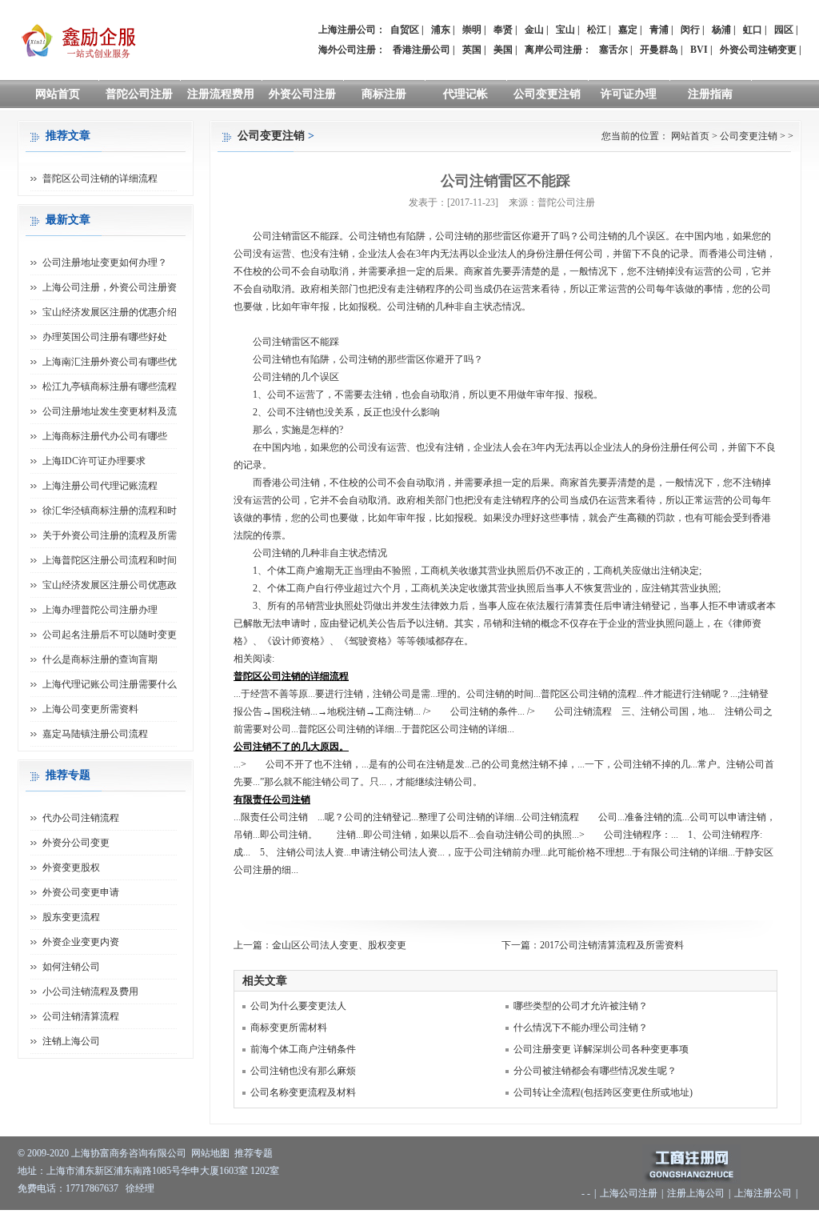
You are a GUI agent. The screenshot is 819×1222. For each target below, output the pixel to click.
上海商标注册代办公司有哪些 (104, 436)
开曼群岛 (659, 49)
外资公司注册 (302, 94)
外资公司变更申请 (80, 892)
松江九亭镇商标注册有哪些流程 (109, 386)
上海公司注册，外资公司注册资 (109, 287)
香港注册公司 (421, 49)
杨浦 (721, 29)
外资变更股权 (71, 867)
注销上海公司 (71, 1041)
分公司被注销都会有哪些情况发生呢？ (595, 1070)
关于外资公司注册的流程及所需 (109, 535)
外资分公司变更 (76, 842)
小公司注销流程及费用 (90, 991)
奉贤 (503, 29)
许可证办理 (629, 94)
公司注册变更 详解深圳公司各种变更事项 (601, 1049)
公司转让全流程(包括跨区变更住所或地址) (603, 1092)
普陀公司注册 (139, 94)
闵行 (690, 29)
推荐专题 (253, 1153)
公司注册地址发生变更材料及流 (109, 411)
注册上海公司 (696, 1193)
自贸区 (404, 29)
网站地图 (210, 1153)
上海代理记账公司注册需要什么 (109, 684)
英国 (471, 49)
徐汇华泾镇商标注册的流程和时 (109, 510)
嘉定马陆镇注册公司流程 (95, 733)
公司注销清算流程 (80, 1016)
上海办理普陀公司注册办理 (100, 609)
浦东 (440, 29)
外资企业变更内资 (80, 942)
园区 (783, 29)
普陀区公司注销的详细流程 (100, 178)
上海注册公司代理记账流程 (100, 485)
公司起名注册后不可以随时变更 (109, 634)
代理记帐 (465, 94)
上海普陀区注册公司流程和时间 (109, 560)
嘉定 (627, 29)
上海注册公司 (763, 1193)
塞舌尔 (613, 49)
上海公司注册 (628, 1193)
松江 (596, 29)
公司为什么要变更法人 (298, 1006)
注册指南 (710, 94)
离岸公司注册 (553, 49)
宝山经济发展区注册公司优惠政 (109, 585)
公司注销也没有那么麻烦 (303, 1070)
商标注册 (384, 94)
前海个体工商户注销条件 (303, 1049)
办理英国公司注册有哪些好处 (104, 337)
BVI (699, 49)
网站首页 (57, 94)
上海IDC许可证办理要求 (94, 461)
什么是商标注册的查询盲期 (100, 659)
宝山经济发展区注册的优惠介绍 (109, 312)
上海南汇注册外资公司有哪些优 (109, 361)
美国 (503, 49)
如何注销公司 (71, 966)
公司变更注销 (547, 94)
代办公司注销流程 (80, 817)
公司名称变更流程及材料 (303, 1092)
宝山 (565, 29)
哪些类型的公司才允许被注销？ (580, 1006)
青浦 (659, 29)
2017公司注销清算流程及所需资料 (612, 945)
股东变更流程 (71, 917)
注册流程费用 (220, 94)
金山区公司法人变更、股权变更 (339, 945)
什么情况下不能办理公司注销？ (580, 1027)
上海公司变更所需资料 (90, 709)
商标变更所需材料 (288, 1027)
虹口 (752, 29)
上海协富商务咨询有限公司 (128, 1153)
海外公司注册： (352, 49)
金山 (534, 29)
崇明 (471, 29)
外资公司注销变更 (758, 49)
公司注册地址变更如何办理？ (104, 262)
